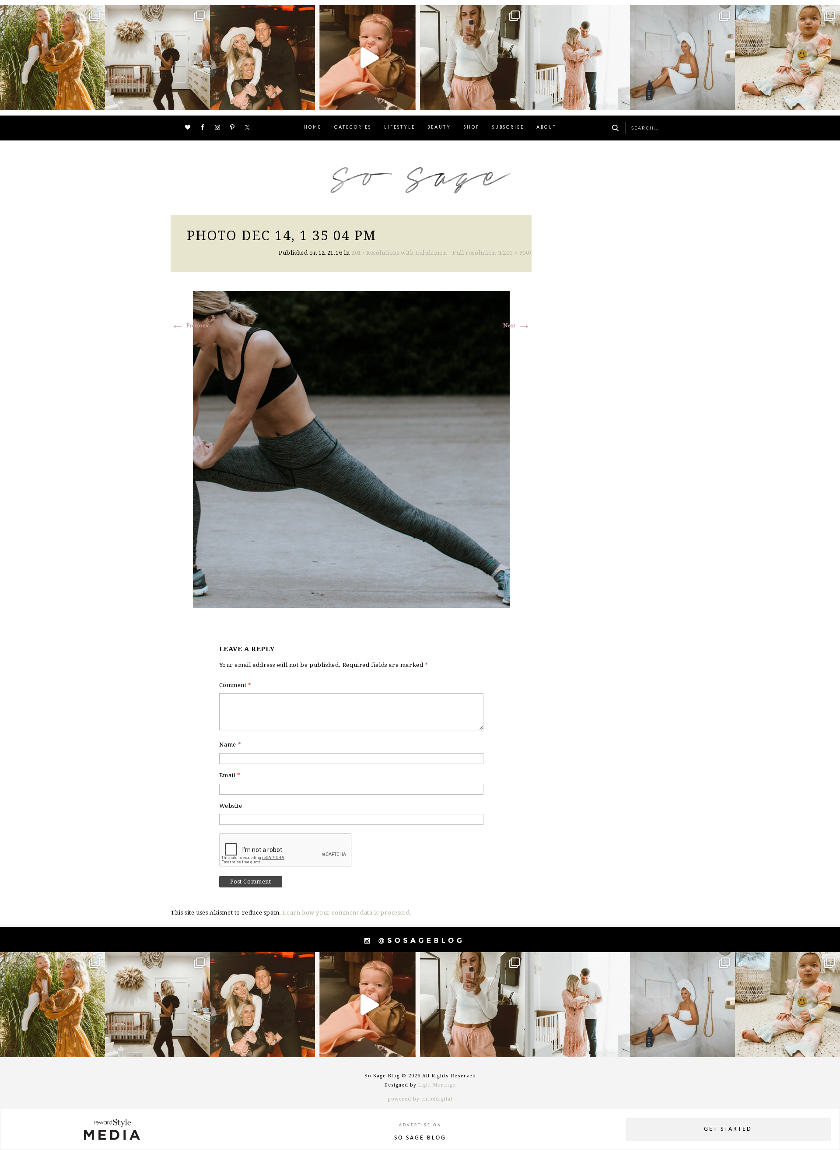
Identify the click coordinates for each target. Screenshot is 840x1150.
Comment (235, 685)
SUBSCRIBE (508, 127)
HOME (313, 127)
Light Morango (437, 1085)
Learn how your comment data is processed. (347, 912)
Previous (189, 326)
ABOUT (546, 127)
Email (230, 775)
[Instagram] (96, 99)
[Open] (52, 57)
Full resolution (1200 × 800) (492, 252)
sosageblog (51, 13)
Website (230, 806)
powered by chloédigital (420, 1099)
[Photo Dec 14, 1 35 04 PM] (351, 448)
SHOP (472, 127)
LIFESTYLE (399, 127)
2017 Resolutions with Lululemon (399, 252)
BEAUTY (439, 127)
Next (517, 326)
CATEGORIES (352, 127)
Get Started (728, 1129)
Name (230, 744)
